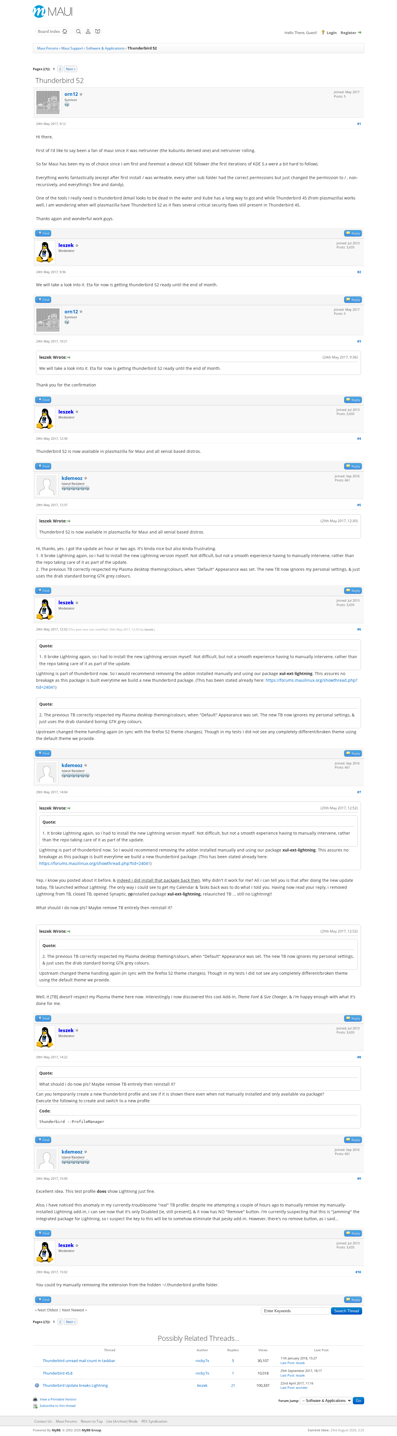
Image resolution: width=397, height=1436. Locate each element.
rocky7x (202, 1360)
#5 (359, 505)
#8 (359, 1057)
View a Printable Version (58, 1399)
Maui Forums (47, 48)
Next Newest (73, 1310)
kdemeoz (72, 478)
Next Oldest (47, 1310)
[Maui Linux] (53, 11)
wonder (301, 1387)
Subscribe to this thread (58, 1405)
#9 (359, 1178)
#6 (359, 629)
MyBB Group (91, 1430)
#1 (359, 123)
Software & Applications (105, 48)
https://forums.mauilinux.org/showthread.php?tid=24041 (94, 863)
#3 (359, 341)
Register (348, 32)
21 (233, 1385)
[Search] (78, 34)
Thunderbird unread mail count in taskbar (79, 1360)
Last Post (287, 1363)
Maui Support (72, 48)
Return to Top (92, 1421)
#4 (359, 438)
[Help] (97, 34)
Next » (70, 69)
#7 (359, 792)
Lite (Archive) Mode (122, 1421)
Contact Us (43, 1421)
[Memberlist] (88, 34)
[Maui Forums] (52, 34)
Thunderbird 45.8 (57, 1373)
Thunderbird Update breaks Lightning (75, 1385)
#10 (358, 1272)
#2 (359, 272)
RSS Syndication (154, 1421)
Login (332, 32)
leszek (148, 629)
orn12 (71, 94)
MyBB (56, 1430)
